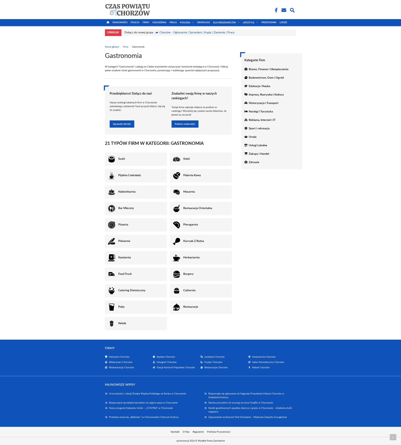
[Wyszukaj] (292, 10)
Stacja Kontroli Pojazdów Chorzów (176, 367)
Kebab (122, 323)
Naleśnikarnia (126, 191)
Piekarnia (124, 241)
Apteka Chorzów (166, 357)
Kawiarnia (124, 257)
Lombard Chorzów (214, 357)
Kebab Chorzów (261, 367)
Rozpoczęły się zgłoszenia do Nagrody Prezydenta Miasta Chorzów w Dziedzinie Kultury (246, 395)
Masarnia (189, 191)
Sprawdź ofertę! (122, 124)
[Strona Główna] (108, 22)
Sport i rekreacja (259, 128)
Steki (186, 159)
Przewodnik (268, 22)
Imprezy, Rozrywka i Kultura (266, 94)
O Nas (186, 432)
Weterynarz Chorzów (120, 362)
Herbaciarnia (191, 257)
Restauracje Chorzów (216, 367)
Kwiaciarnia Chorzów (264, 357)
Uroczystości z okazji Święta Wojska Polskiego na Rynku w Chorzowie (147, 393)
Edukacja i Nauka (259, 86)
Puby (121, 306)
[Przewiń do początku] (393, 437)
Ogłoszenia (159, 22)
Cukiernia (189, 290)
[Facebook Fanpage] (275, 10)
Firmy (146, 22)
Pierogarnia (190, 224)
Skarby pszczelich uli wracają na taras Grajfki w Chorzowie (240, 402)
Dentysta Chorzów (119, 357)
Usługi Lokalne (258, 145)
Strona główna (112, 47)
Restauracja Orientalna (197, 208)
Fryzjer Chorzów (213, 362)
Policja (135, 22)
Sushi (121, 159)
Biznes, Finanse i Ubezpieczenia (268, 69)
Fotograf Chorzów (167, 362)
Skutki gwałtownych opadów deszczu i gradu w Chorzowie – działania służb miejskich (250, 410)
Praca (173, 22)
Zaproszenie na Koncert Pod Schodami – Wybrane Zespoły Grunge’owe (247, 417)
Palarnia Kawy (192, 175)
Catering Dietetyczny (132, 290)
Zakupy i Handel (259, 154)
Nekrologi (203, 22)
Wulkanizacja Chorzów (121, 367)
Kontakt (175, 432)
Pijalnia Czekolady (129, 175)
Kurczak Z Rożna (193, 241)
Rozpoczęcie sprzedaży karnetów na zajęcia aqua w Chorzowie (143, 402)
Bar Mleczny (126, 208)
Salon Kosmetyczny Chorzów (268, 362)
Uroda (252, 137)
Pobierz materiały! (185, 124)
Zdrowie (254, 162)
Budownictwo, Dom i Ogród (266, 77)
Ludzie (283, 22)
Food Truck (125, 274)
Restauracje (190, 306)
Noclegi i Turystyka (261, 111)
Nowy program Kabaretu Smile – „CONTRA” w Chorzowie (141, 408)
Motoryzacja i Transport (264, 103)
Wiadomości (120, 22)
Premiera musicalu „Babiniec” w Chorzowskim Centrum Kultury (144, 417)
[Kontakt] (284, 10)
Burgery (188, 274)
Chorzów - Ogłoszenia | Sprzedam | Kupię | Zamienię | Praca (196, 32)
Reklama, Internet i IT (262, 120)
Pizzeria (123, 224)
